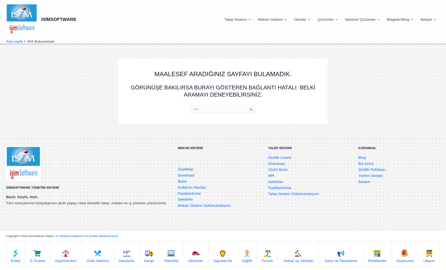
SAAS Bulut (277, 170)
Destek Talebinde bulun (103, 236)
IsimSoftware (58, 19)
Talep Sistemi (235, 19)
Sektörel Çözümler (360, 19)
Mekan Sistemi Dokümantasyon (204, 205)
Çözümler (326, 19)
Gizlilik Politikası (372, 170)
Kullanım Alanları (192, 187)
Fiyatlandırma (189, 193)
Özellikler (185, 169)
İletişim (426, 19)
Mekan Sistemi (270, 19)
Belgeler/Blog (398, 19)
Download (186, 175)
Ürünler (300, 19)
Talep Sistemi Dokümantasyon (293, 194)
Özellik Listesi (279, 157)
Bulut (182, 181)
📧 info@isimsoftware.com (71, 236)
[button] (249, 19)
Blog (362, 157)
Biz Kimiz (366, 164)
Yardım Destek (370, 176)
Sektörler (185, 199)
